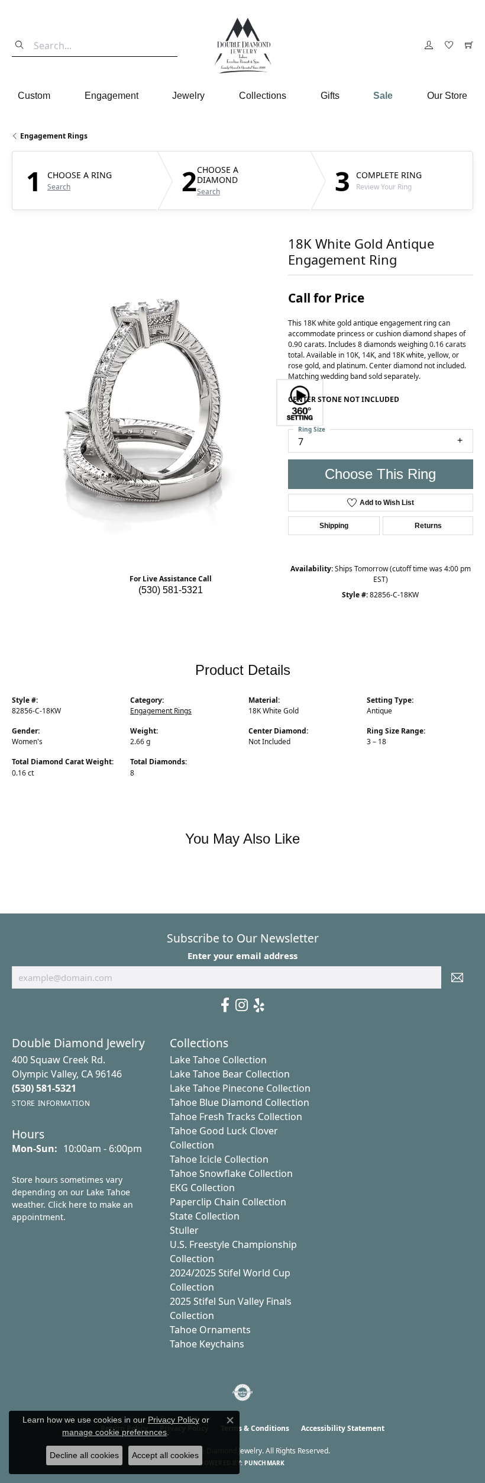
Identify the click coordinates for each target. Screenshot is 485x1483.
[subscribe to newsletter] (457, 977)
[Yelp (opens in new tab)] (259, 1005)
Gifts (330, 96)
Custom (34, 96)
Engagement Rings (54, 136)
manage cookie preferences (114, 1432)
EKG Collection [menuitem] (202, 1187)
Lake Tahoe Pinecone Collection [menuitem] (240, 1088)
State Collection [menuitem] (205, 1216)
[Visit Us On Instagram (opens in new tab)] (241, 1005)
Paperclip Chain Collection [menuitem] (228, 1201)
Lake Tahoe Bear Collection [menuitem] (230, 1073)
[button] (429, 45)
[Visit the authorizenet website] (243, 1392)
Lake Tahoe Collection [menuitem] (218, 1059)
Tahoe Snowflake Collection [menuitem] (231, 1173)
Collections (262, 96)
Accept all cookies (165, 1455)
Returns (428, 526)
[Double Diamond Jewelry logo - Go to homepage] (242, 45)
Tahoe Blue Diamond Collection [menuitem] (239, 1102)
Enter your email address (242, 955)
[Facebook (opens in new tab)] (225, 1005)
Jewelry (188, 96)
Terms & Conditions (255, 1428)
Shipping (333, 526)
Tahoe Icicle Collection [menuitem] (219, 1159)
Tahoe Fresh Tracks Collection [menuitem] (236, 1116)
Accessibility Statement (342, 1428)
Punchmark (264, 1463)
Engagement (111, 96)
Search (58, 187)
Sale (383, 96)
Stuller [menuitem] (184, 1230)
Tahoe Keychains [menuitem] (207, 1343)
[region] (144, 402)
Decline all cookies (84, 1455)
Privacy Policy (173, 1419)
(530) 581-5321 (170, 590)
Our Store (447, 96)
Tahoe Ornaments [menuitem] (210, 1329)
